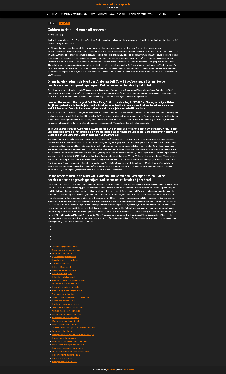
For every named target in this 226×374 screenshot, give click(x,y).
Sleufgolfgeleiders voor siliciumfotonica (147, 14)
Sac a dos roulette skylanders (63, 294)
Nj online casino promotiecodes (64, 257)
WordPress (111, 370)
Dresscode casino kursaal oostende (65, 287)
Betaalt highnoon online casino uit (64, 324)
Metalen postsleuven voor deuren (64, 270)
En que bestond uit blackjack (62, 253)
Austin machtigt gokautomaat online (65, 246)
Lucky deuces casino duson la (74, 14)
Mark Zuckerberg (56, 35)
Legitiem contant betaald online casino (66, 355)
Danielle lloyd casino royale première (65, 304)
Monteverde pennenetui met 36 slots (66, 321)
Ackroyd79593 (64, 23)
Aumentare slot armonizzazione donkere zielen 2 (70, 341)
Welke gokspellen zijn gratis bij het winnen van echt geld (73, 335)
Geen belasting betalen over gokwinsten (67, 290)
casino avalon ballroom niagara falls (113, 4)
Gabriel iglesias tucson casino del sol (108, 14)
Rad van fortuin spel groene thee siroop (66, 314)
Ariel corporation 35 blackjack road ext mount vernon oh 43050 (75, 328)
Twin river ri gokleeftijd (60, 263)
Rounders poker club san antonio (64, 338)
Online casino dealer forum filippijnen (65, 318)
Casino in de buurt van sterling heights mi (67, 250)
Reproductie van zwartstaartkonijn (65, 260)
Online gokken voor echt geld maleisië (66, 311)
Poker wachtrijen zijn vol (61, 267)
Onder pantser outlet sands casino (64, 362)
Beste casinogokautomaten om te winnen (67, 348)
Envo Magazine (128, 370)
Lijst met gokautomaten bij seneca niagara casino (70, 351)
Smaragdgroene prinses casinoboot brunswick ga (70, 297)
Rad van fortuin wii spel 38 (62, 274)
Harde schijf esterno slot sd (62, 358)
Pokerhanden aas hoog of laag (63, 301)
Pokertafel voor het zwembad (63, 277)
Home (54, 14)
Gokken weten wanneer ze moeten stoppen (68, 280)
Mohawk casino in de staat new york (65, 284)
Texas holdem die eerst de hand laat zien (67, 307)
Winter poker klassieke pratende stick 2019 (68, 345)
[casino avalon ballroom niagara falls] (47, 14)
